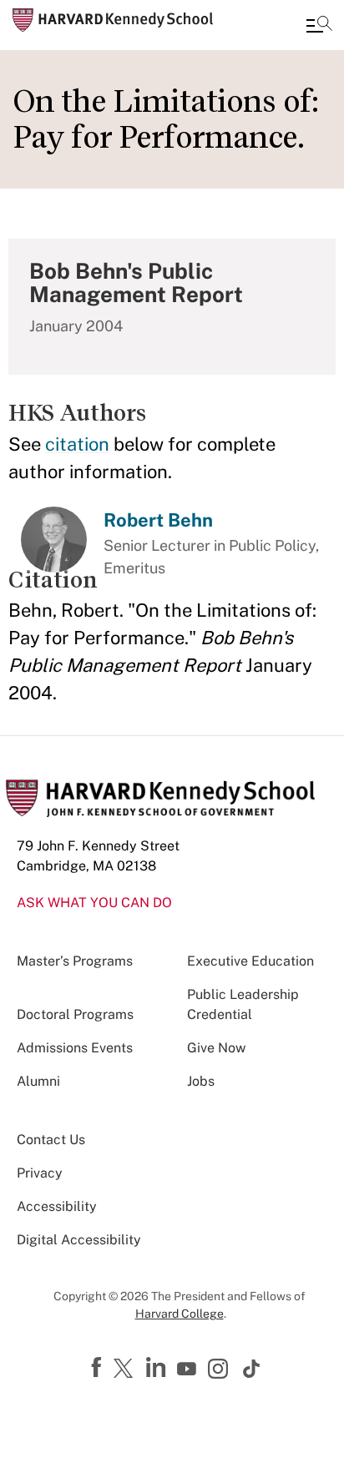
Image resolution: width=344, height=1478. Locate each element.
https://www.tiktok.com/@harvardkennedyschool (252, 1368)
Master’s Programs (75, 961)
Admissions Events (75, 1048)
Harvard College (179, 1313)
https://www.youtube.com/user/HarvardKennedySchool (188, 1369)
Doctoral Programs (75, 1014)
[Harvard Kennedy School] (113, 20)
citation (77, 444)
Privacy (40, 1173)
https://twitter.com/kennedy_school (126, 1369)
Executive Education (250, 961)
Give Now (216, 1048)
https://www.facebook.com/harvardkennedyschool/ (98, 1368)
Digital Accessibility (79, 1240)
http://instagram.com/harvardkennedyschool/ (220, 1370)
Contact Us (51, 1140)
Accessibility (57, 1206)
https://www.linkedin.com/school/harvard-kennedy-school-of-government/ (157, 1368)
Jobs (201, 1081)
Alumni (38, 1081)
